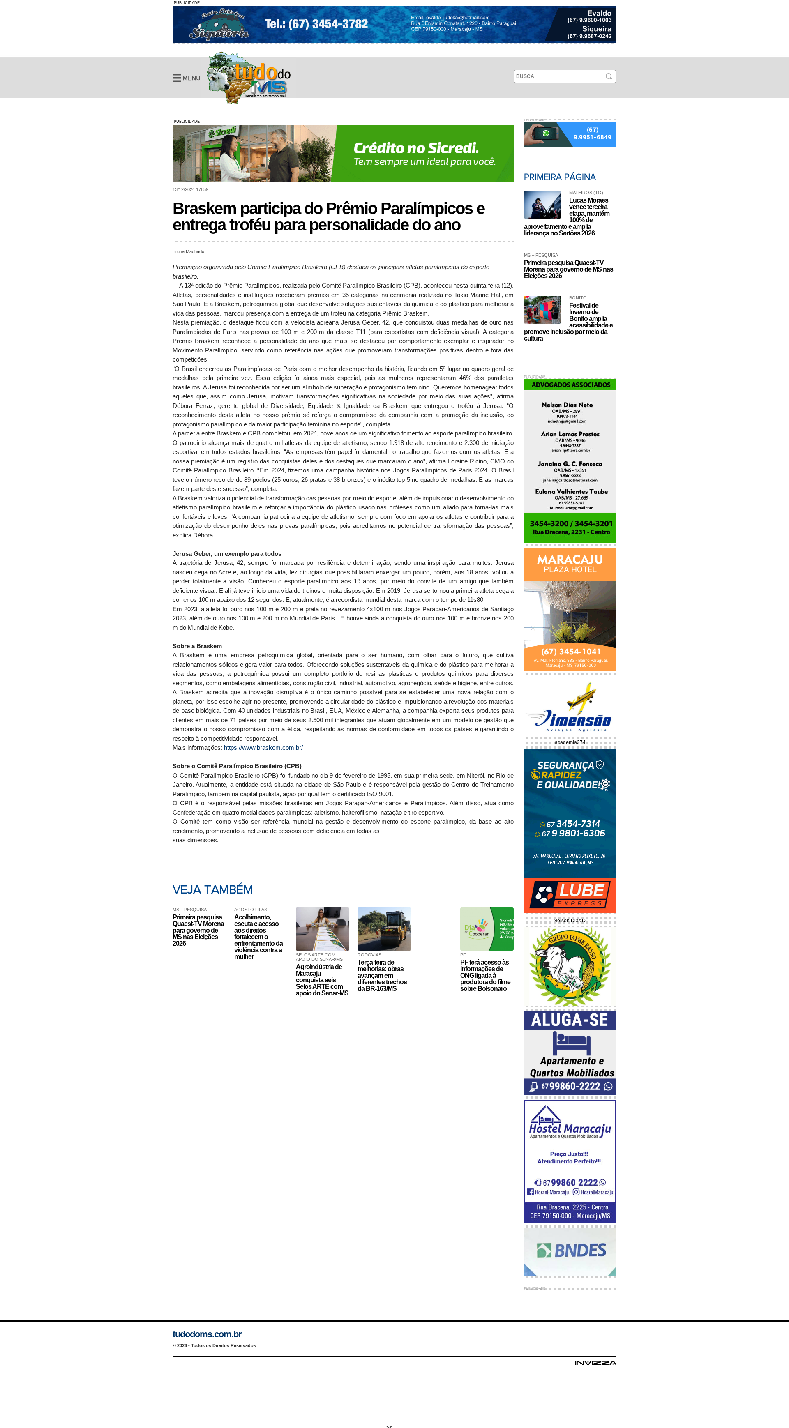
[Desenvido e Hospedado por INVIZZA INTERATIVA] (595, 1365)
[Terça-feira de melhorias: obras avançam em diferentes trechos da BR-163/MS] (386, 929)
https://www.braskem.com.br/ (263, 747)
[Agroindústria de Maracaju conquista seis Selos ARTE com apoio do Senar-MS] (324, 929)
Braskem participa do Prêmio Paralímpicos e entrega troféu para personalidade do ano (248, 77)
